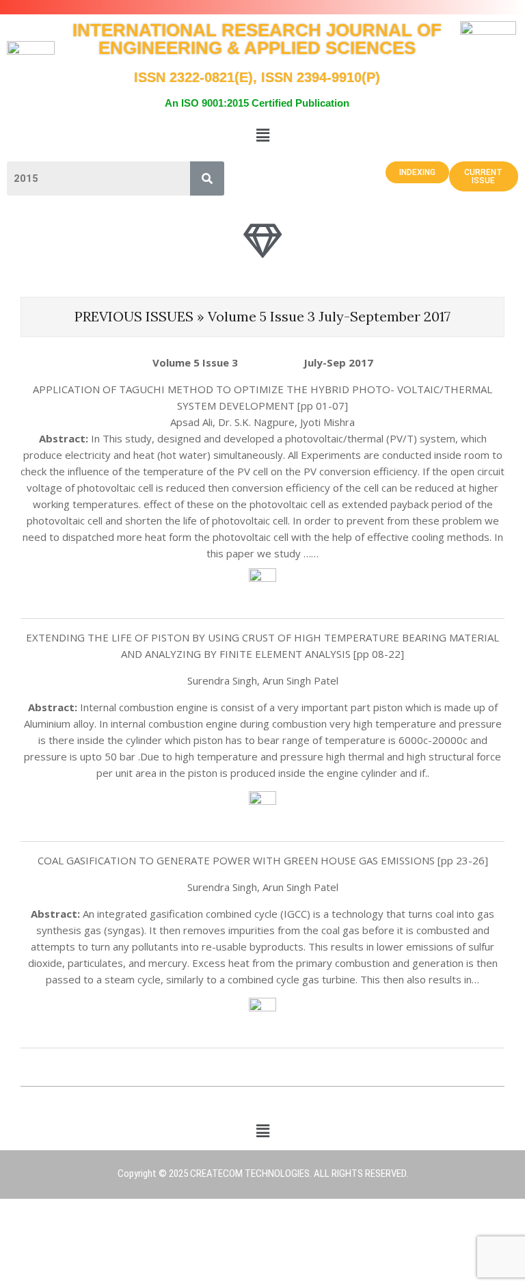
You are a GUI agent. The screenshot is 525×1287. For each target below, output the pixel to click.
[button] (262, 135)
